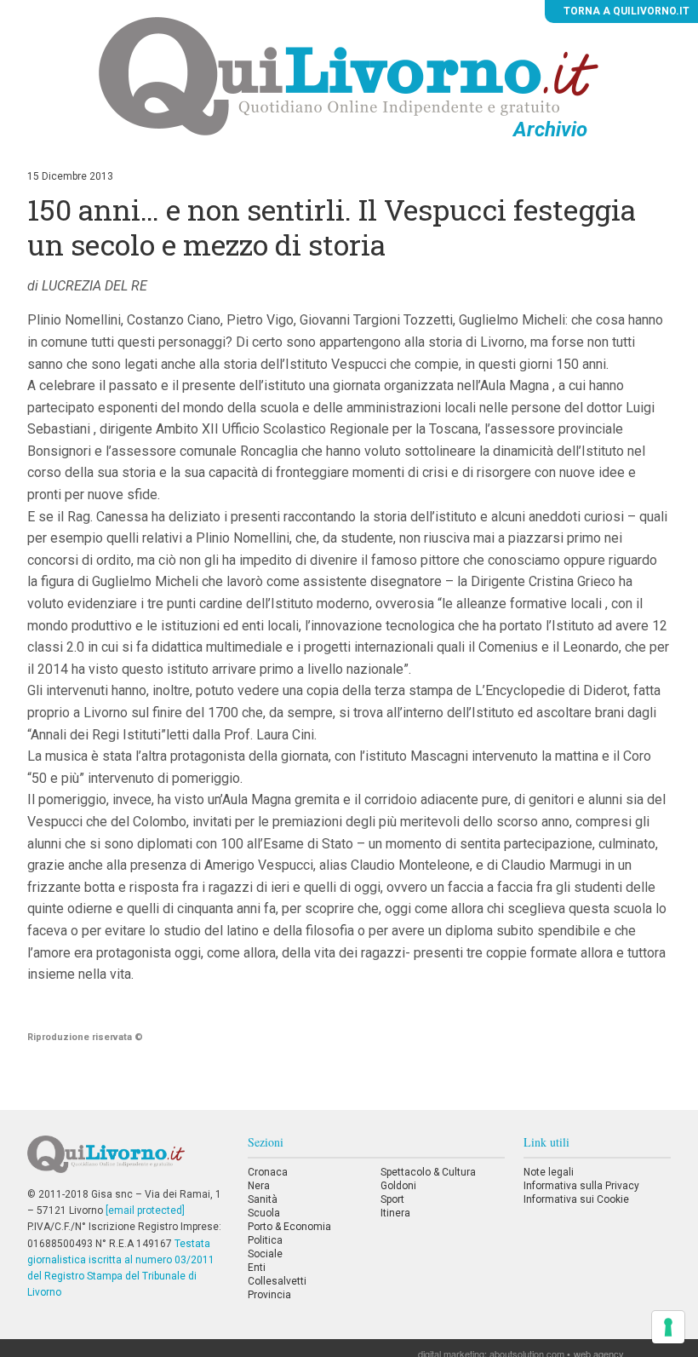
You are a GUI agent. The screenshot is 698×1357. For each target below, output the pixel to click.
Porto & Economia (289, 1227)
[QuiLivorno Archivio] (348, 76)
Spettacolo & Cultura (428, 1172)
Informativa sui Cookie (576, 1199)
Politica (265, 1240)
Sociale (265, 1254)
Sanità (262, 1199)
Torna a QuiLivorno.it (625, 11)
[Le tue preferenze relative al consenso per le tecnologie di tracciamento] (668, 1327)
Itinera (395, 1213)
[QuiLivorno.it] (128, 1161)
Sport (392, 1199)
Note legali (549, 1172)
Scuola (264, 1213)
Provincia (269, 1295)
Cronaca (268, 1172)
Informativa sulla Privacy (581, 1186)
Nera (259, 1186)
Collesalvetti (277, 1281)
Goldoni (398, 1186)
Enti (257, 1268)
